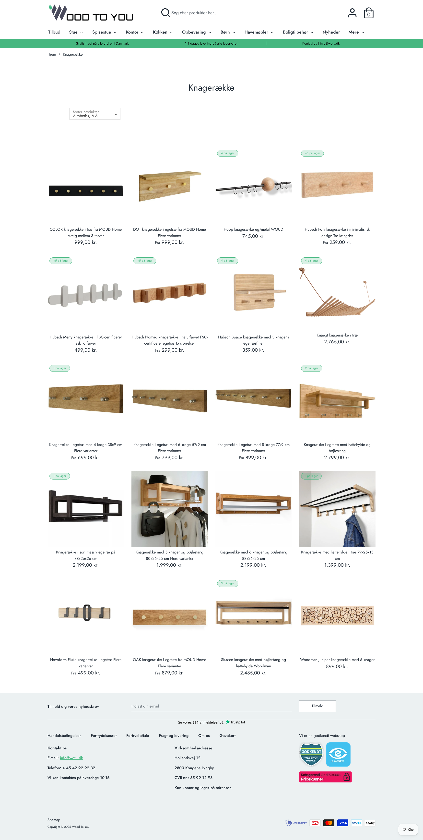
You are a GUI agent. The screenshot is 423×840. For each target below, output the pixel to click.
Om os (204, 735)
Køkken (161, 32)
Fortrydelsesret (104, 735)
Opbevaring (194, 32)
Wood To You (80, 827)
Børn (226, 32)
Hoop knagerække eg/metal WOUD (253, 229)
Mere (354, 32)
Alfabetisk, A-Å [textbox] (85, 116)
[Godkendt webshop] (312, 756)
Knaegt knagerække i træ (337, 335)
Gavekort (227, 735)
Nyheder (331, 32)
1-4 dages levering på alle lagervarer (211, 43)
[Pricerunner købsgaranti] (325, 781)
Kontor (133, 32)
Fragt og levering (173, 735)
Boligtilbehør (296, 32)
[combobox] (95, 114)
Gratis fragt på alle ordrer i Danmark (102, 43)
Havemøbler (257, 32)
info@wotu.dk (71, 758)
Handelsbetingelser (64, 735)
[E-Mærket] (339, 756)
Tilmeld (317, 706)
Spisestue (102, 32)
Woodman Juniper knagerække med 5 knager (337, 659)
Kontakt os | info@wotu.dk (321, 43)
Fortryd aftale (137, 735)
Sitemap (53, 820)
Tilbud (54, 32)
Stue (74, 32)
